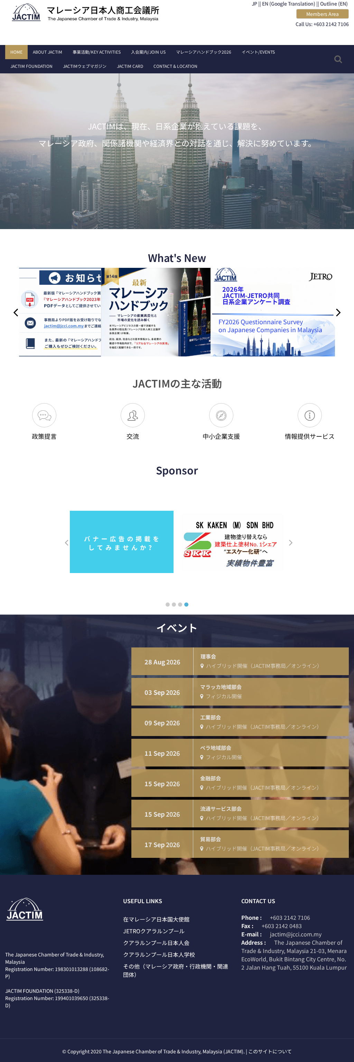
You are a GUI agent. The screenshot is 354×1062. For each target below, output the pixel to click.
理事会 (208, 656)
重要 (336, 278)
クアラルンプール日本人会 (156, 942)
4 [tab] (186, 604)
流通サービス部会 (221, 808)
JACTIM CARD (130, 66)
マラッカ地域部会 (221, 686)
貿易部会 (210, 839)
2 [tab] (174, 604)
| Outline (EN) (333, 3)
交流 (133, 436)
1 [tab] (168, 604)
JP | (256, 3)
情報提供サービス (310, 436)
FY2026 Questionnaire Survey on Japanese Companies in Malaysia (178, 325)
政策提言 (44, 436)
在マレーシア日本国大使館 (156, 919)
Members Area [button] (322, 13)
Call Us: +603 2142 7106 (322, 23)
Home (16, 52)
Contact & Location (175, 66)
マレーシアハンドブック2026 (203, 52)
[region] (177, 143)
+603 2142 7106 (290, 917)
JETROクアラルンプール (154, 931)
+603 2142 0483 (282, 926)
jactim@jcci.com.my (296, 934)
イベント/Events (258, 52)
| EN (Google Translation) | (289, 3)
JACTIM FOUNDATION (31, 66)
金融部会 (210, 778)
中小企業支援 (221, 436)
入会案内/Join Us (148, 52)
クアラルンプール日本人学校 (159, 954)
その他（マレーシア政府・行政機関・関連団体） (175, 970)
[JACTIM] (88, 13)
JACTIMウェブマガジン (84, 66)
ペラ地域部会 (215, 747)
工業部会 (210, 717)
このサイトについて (270, 1051)
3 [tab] (180, 604)
